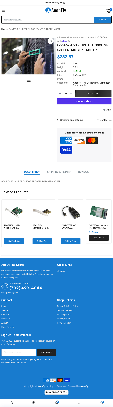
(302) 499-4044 (26, 288)
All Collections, (91, 82)
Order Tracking (7, 327)
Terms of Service (64, 310)
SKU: (59, 75)
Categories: (63, 83)
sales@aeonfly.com (9, 292)
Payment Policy (64, 323)
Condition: (62, 63)
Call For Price (14, 241)
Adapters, (78, 82)
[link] (11, 403)
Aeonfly (41, 386)
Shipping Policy (64, 314)
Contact (5, 314)
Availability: (63, 71)
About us (61, 271)
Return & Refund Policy (67, 306)
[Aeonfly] (55, 10)
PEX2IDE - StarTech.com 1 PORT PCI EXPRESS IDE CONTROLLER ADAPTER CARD (42, 226)
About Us (5, 323)
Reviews (83, 171)
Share (108, 109)
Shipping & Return (59, 171)
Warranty (5, 319)
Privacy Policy (63, 319)
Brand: (60, 79)
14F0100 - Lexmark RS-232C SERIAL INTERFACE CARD (98, 226)
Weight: (61, 67)
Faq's (3, 306)
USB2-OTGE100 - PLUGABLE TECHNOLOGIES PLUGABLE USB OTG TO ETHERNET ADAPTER (70, 226)
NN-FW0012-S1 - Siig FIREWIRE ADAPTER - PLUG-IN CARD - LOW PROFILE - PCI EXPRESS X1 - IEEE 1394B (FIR (14, 226)
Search (4, 310)
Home (4, 29)
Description (32, 171)
